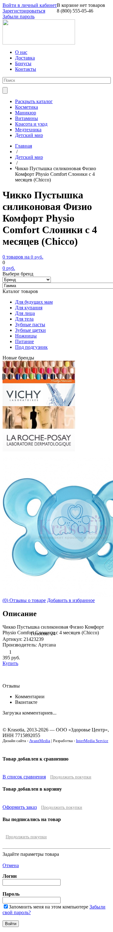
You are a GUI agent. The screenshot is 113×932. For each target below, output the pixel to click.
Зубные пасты (30, 324)
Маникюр (25, 112)
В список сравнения (24, 776)
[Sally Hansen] (39, 382)
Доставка (25, 57)
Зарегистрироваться (24, 10)
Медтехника (28, 129)
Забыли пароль (19, 16)
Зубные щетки (30, 330)
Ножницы (26, 335)
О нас (21, 52)
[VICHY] (39, 404)
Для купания (28, 307)
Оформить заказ (20, 807)
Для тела (24, 319)
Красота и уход (31, 124)
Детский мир (29, 135)
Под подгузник (31, 347)
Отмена (11, 865)
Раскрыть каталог (34, 101)
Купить (10, 663)
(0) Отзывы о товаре (24, 600)
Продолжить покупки (70, 777)
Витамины (26, 118)
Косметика (26, 107)
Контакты (25, 69)
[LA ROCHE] (39, 449)
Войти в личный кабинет (30, 5)
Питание (24, 341)
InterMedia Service (92, 740)
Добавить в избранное (71, 600)
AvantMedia (39, 740)
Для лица (25, 313)
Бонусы (23, 63)
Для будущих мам (34, 302)
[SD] (39, 427)
